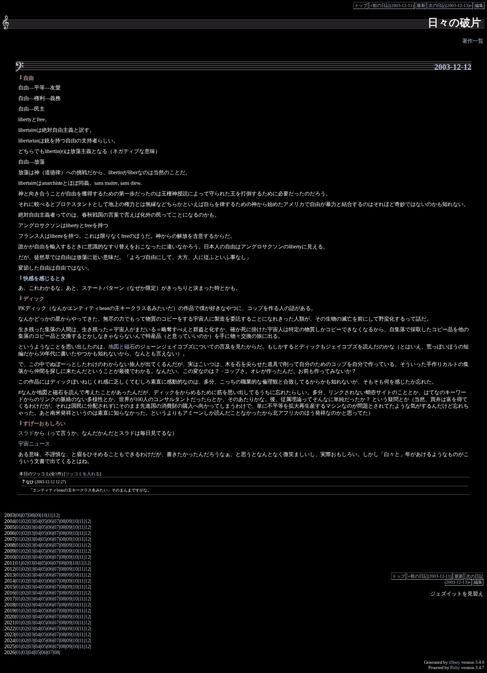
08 (31, 515)
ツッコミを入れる (82, 474)
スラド (26, 433)
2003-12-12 (452, 67)
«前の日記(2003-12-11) (392, 5)
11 (49, 515)
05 (43, 521)
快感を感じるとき (44, 278)
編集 (479, 5)
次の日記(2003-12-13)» (450, 5)
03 (31, 521)
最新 (421, 5)
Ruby (455, 667)
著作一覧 (472, 41)
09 (37, 515)
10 (43, 515)
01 (18, 521)
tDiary (454, 662)
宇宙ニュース (34, 443)
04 (37, 521)
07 (24, 515)
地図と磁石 (121, 346)
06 (18, 515)
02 (24, 521)
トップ (360, 5)
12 (56, 515)
